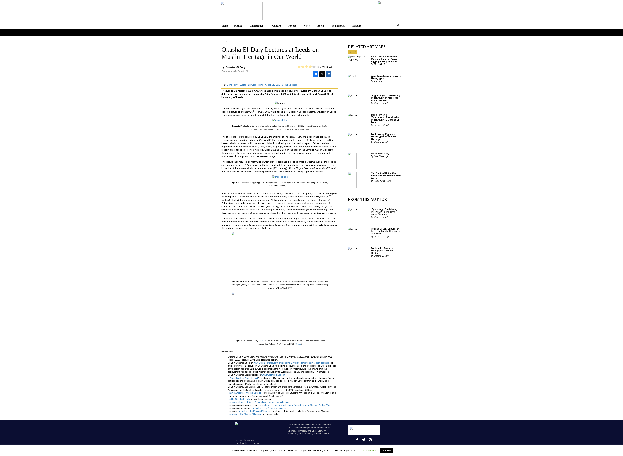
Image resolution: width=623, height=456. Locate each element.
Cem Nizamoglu (380, 156)
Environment (257, 25)
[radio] (299, 67)
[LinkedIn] (328, 74)
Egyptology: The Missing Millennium (269, 408)
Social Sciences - (290, 85)
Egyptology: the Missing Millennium (254, 411)
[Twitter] (322, 74)
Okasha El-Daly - (273, 85)
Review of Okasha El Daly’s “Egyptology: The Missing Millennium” (259, 402)
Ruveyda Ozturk (380, 125)
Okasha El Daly (233, 67)
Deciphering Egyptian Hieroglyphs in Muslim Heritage (304, 363)
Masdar (356, 25)
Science (238, 25)
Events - (243, 85)
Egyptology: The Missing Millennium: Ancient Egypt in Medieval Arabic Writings (296, 405)
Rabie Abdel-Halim (381, 181)
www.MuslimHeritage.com (266, 363)
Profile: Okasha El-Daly (239, 399)
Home (225, 25)
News (307, 25)
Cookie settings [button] (368, 450)
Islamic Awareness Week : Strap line (245, 393)
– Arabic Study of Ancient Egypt (243, 378)
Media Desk (378, 64)
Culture (276, 25)
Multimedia (338, 25)
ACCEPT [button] (386, 451)
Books (321, 25)
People (292, 25)
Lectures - (253, 85)
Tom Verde (377, 81)
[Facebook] (315, 74)
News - (261, 85)
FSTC (240, 41)
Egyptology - (233, 85)
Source (298, 344)
